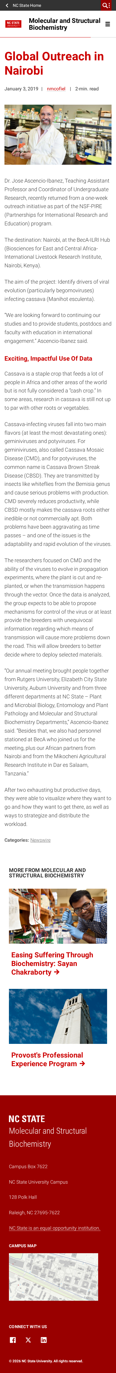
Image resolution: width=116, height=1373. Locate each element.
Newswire (40, 840)
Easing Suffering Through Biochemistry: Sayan (52, 963)
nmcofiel (56, 89)
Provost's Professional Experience (47, 1059)
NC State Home (27, 5)
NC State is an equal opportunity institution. (54, 1228)
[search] (106, 5)
